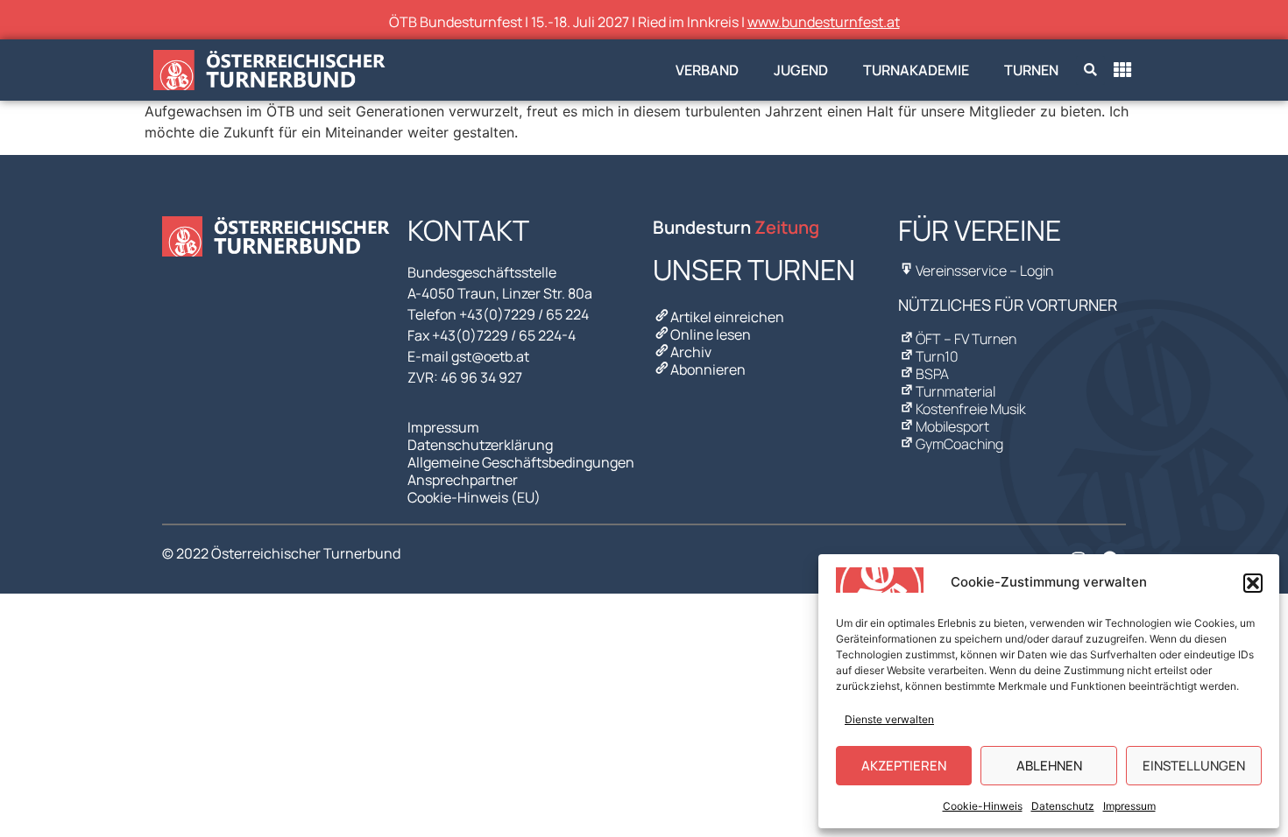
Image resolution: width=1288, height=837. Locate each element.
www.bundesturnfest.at (823, 22)
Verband (707, 70)
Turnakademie (916, 70)
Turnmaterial (955, 391)
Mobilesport (952, 426)
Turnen (1031, 70)
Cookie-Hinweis (983, 805)
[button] (1253, 583)
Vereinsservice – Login (984, 270)
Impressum (1129, 805)
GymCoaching (959, 444)
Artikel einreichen (727, 317)
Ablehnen (1049, 765)
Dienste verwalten (889, 719)
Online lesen (710, 334)
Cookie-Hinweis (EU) (474, 497)
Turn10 (937, 356)
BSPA (932, 374)
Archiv (690, 352)
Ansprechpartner (462, 480)
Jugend (801, 70)
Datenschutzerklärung (480, 445)
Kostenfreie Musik (971, 409)
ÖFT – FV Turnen (966, 339)
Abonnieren (708, 369)
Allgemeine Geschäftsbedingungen (520, 462)
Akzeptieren (903, 765)
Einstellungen (1194, 765)
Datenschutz (1062, 805)
